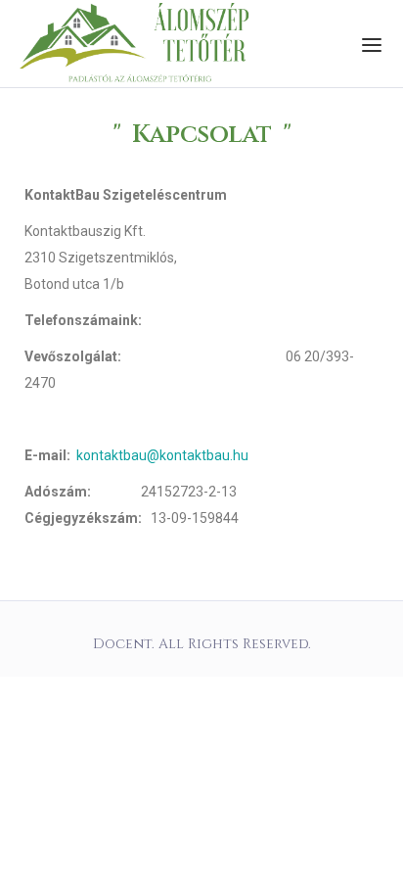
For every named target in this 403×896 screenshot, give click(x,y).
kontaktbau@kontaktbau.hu (162, 455)
